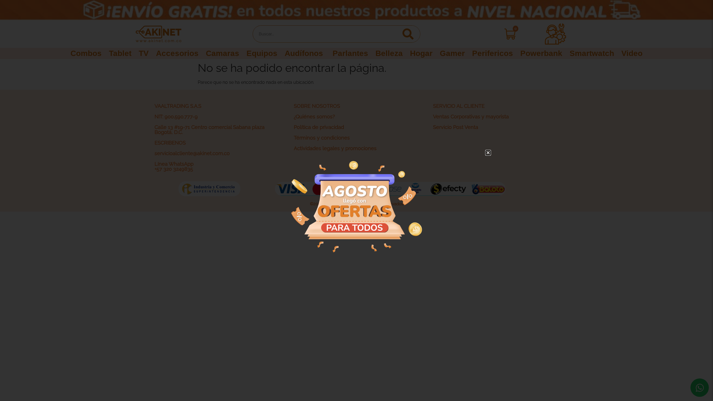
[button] (488, 153)
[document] (356, 200)
